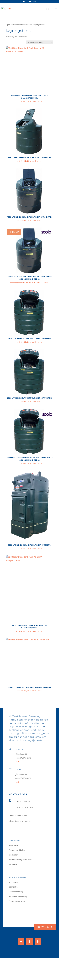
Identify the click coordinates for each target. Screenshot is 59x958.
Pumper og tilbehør (17, 850)
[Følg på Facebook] (29, 941)
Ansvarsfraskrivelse (17, 901)
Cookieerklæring (16, 891)
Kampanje (13, 864)
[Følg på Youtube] (21, 941)
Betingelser (13, 887)
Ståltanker (13, 854)
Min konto (13, 882)
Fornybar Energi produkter (20, 859)
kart (17, 782)
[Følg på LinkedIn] (38, 941)
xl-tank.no (45, 927)
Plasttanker (13, 845)
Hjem (8, 24)
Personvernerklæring (18, 896)
